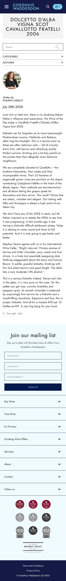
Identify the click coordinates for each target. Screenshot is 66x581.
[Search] (59, 47)
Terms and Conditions (33, 566)
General (11, 313)
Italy (20, 313)
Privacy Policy (33, 571)
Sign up (33, 387)
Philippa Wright (13, 100)
